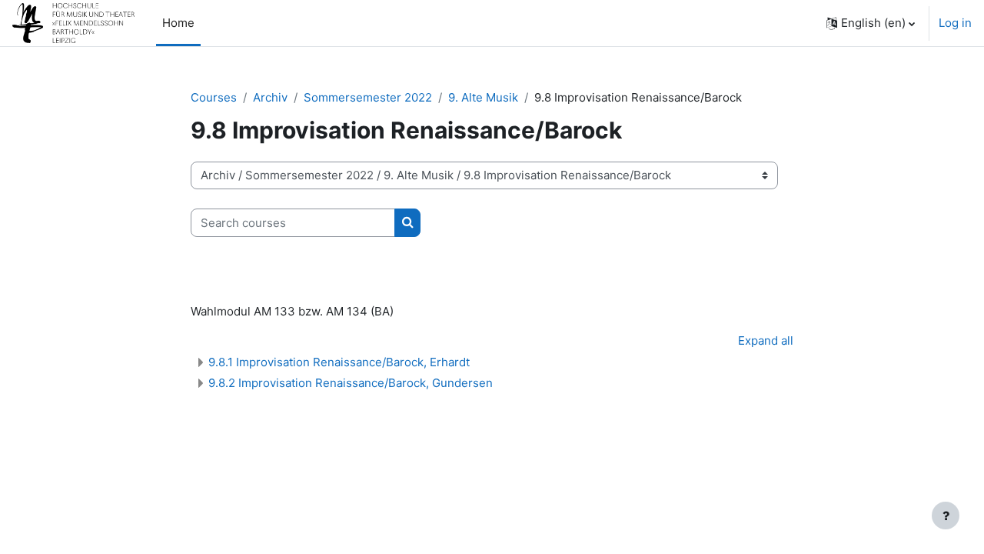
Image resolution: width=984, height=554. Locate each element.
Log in (955, 22)
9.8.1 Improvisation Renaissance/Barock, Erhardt (339, 362)
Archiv (270, 97)
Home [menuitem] (178, 22)
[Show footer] (945, 515)
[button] (871, 23)
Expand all (765, 340)
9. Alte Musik (483, 97)
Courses (214, 97)
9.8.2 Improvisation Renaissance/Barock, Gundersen (350, 382)
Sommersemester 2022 (368, 97)
